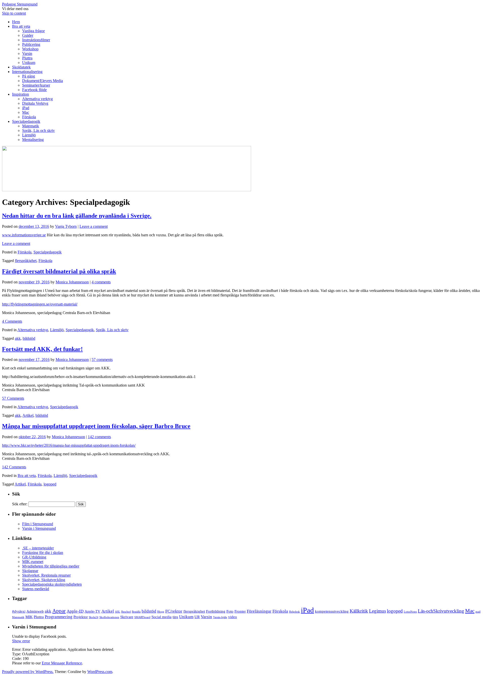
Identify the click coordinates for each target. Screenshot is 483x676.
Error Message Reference (62, 663)
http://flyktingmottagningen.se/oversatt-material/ (39, 304)
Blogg (160, 611)
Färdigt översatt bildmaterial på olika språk (59, 271)
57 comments (102, 359)
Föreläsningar (259, 611)
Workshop (30, 49)
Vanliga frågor (33, 31)
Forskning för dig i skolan (42, 552)
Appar (59, 611)
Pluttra (27, 58)
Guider (27, 35)
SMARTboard (142, 617)
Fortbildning (215, 611)
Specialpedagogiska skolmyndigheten (52, 584)
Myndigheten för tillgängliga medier (50, 566)
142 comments (99, 437)
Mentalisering (33, 139)
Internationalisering (27, 71)
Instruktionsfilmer (36, 40)
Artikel (27, 415)
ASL (117, 611)
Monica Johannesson (72, 282)
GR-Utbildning (34, 557)
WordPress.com (99, 671)
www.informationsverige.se (24, 235)
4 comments (101, 282)
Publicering (31, 44)
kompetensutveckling (332, 611)
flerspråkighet (25, 260)
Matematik (30, 126)
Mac (25, 112)
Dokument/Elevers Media (42, 81)
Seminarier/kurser (36, 85)
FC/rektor (173, 611)
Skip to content (14, 13)
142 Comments (14, 467)
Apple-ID (75, 611)
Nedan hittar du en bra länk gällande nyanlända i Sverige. (76, 215)
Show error (21, 641)
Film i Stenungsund (37, 524)
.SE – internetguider (38, 548)
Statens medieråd (35, 589)
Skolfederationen (109, 617)
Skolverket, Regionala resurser (46, 575)
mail (477, 611)
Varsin (27, 53)
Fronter (240, 611)
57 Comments (13, 398)
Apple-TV (92, 611)
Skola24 (93, 617)
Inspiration (20, 94)
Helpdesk (294, 611)
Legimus (377, 611)
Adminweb (35, 611)
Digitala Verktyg (35, 103)
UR (197, 617)
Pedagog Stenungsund (19, 4)
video (232, 617)
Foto (229, 611)
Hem (16, 22)
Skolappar (30, 571)
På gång (28, 76)
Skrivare (126, 617)
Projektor (80, 617)
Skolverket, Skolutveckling (43, 580)
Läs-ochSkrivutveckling (441, 611)
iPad (25, 108)
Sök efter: (19, 504)
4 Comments (12, 321)
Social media (161, 617)
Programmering (58, 616)
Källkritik (359, 611)
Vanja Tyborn (66, 226)
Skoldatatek (21, 67)
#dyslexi (18, 611)
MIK (29, 617)
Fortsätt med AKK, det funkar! (42, 349)
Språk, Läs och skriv (38, 130)
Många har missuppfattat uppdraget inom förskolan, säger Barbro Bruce (96, 426)
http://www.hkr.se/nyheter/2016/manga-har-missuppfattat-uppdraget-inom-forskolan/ (69, 445)
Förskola (29, 117)
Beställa (136, 611)
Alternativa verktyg (37, 99)
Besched (126, 611)
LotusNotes (410, 611)
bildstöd (29, 338)
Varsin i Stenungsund (39, 528)
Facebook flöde (34, 90)
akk (18, 338)
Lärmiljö (29, 135)
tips (175, 617)
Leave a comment (93, 226)
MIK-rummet (32, 561)
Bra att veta (21, 26)
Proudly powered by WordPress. (28, 671)
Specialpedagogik (26, 121)
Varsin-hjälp (220, 617)
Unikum (28, 62)
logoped (50, 484)
